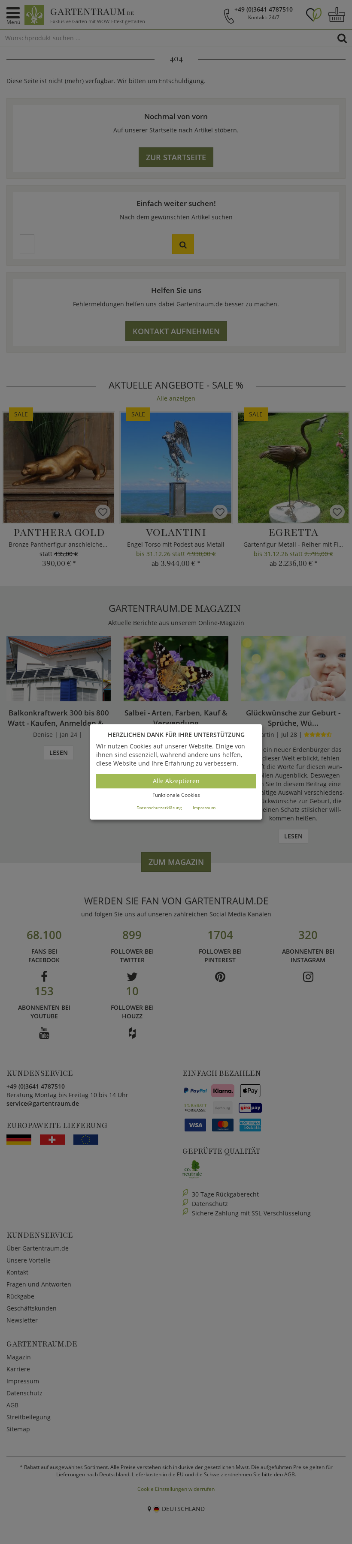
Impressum (204, 808)
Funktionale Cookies (176, 795)
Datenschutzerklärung (159, 808)
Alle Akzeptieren (176, 781)
